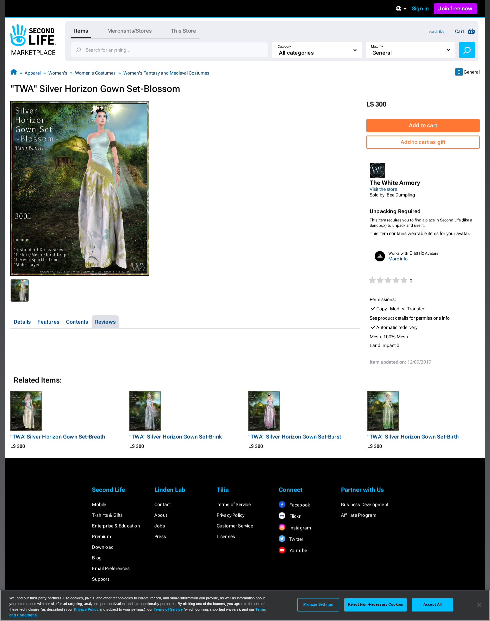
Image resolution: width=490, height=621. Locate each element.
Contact (162, 504)
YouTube (297, 550)
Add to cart (423, 125)
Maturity (377, 46)
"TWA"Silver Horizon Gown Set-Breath (57, 437)
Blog (97, 557)
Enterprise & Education (116, 525)
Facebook (299, 504)
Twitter (295, 539)
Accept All (432, 605)
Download (103, 547)
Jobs (159, 525)
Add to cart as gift (423, 142)
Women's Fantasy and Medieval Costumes (166, 73)
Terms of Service (234, 504)
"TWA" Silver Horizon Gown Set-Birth (413, 437)
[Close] (479, 604)
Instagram (299, 527)
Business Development (364, 504)
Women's (57, 73)
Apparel (33, 73)
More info (398, 258)
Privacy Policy (231, 515)
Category (284, 46)
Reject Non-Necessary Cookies (375, 605)
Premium (101, 536)
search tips (436, 31)
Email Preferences (110, 568)
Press (160, 536)
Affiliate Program (358, 515)
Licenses (226, 536)
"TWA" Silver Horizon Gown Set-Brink (175, 437)
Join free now (455, 8)
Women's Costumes (95, 73)
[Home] (13, 73)
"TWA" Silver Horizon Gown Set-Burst (294, 437)
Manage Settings (318, 605)
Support (100, 579)
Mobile (99, 504)
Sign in (420, 8)
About (160, 515)
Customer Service (235, 525)
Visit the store (383, 189)
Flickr (294, 516)
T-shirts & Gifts (107, 515)
